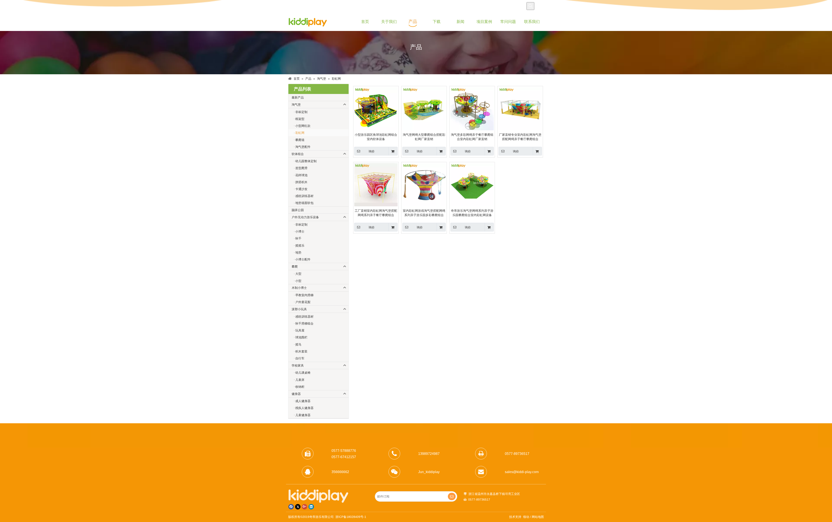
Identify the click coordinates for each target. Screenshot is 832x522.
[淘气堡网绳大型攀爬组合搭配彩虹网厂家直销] (424, 108)
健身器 (296, 394)
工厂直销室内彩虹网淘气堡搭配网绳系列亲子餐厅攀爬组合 (376, 213)
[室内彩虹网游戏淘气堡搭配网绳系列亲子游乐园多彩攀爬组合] (424, 184)
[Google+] (304, 506)
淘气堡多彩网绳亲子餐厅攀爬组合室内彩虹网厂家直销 (472, 137)
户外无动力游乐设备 (305, 217)
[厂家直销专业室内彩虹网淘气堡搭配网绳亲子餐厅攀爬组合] (520, 108)
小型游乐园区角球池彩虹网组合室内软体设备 (376, 137)
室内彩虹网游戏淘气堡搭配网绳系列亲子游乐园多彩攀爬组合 (424, 213)
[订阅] (452, 496)
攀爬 (295, 266)
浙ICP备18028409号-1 (350, 517)
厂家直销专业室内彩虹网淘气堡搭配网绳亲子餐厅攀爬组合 (520, 137)
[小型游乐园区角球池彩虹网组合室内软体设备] (376, 108)
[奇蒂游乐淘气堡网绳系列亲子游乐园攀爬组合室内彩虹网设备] (472, 184)
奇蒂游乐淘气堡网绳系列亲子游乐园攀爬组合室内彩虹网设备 (472, 213)
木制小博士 (299, 287)
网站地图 (538, 517)
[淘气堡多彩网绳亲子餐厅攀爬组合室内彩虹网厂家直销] (472, 108)
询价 (372, 151)
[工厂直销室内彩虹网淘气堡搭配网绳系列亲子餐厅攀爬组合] (376, 184)
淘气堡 (296, 104)
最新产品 (298, 97)
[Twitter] (298, 506)
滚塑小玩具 (299, 309)
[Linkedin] (311, 506)
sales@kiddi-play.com (522, 472)
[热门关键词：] (530, 6)
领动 (526, 517)
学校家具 (298, 365)
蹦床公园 (298, 210)
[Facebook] (291, 506)
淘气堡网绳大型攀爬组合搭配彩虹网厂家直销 (424, 137)
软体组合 (298, 154)
